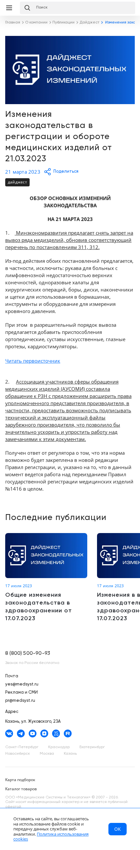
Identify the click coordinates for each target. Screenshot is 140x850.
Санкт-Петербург (21, 747)
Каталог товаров (21, 789)
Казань (70, 754)
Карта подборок (20, 779)
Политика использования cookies (51, 836)
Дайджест (17, 182)
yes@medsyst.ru (21, 684)
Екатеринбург (92, 747)
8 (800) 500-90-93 (27, 653)
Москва (47, 754)
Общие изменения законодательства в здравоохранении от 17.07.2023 (46, 577)
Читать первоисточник (32, 360)
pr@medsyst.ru (20, 701)
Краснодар (59, 747)
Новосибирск (17, 754)
